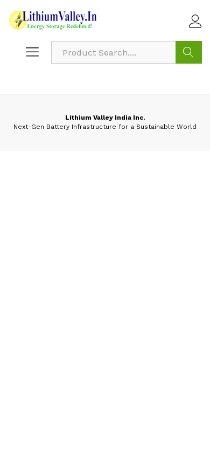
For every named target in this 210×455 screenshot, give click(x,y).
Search (189, 52)
